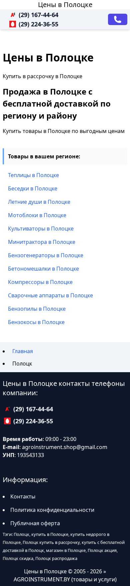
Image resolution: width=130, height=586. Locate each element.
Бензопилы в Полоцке (37, 308)
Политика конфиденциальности (52, 510)
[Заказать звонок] (117, 19)
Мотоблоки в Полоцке (37, 215)
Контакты (22, 496)
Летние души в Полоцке (39, 201)
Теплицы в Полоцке (33, 175)
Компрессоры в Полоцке (40, 282)
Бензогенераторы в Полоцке (45, 255)
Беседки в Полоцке (32, 188)
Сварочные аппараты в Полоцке (50, 295)
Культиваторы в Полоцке (41, 228)
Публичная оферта (35, 523)
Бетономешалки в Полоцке (43, 268)
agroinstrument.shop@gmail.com (64, 447)
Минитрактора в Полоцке (41, 242)
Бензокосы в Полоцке (36, 322)
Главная (22, 351)
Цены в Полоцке (65, 4)
